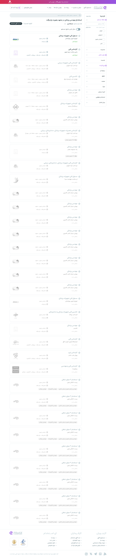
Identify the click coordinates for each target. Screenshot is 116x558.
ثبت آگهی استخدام (15, 23)
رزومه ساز (66, 8)
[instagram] (86, 553)
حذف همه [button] (88, 16)
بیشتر (50, 8)
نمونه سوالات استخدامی (99, 543)
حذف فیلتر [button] (88, 27)
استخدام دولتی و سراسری (98, 545)
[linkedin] (100, 553)
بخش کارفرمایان (28, 8)
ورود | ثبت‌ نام (14, 8)
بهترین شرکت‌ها (58, 8)
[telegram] (95, 553)
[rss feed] (104, 553)
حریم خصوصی (51, 545)
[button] (95, 31)
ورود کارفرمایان (76, 540)
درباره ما (53, 538)
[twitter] (90, 553)
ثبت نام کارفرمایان (75, 543)
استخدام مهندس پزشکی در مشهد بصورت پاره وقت (64, 20)
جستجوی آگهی (87, 8)
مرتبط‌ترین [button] (70, 24)
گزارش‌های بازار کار (75, 545)
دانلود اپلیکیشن (51, 543)
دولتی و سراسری (77, 8)
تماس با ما (52, 540)
